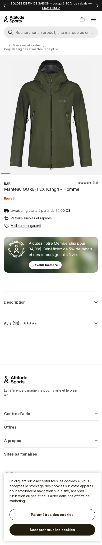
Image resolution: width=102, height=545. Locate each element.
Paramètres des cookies (52, 515)
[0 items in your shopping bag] (82, 19)
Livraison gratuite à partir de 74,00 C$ (40, 210)
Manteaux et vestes (27, 45)
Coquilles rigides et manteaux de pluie (31, 49)
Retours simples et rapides (31, 218)
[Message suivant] (97, 5)
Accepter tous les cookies (52, 530)
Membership (65, 243)
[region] (52, 507)
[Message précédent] (4, 5)
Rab (7, 184)
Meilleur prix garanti (26, 226)
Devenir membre (45, 265)
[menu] (93, 19)
